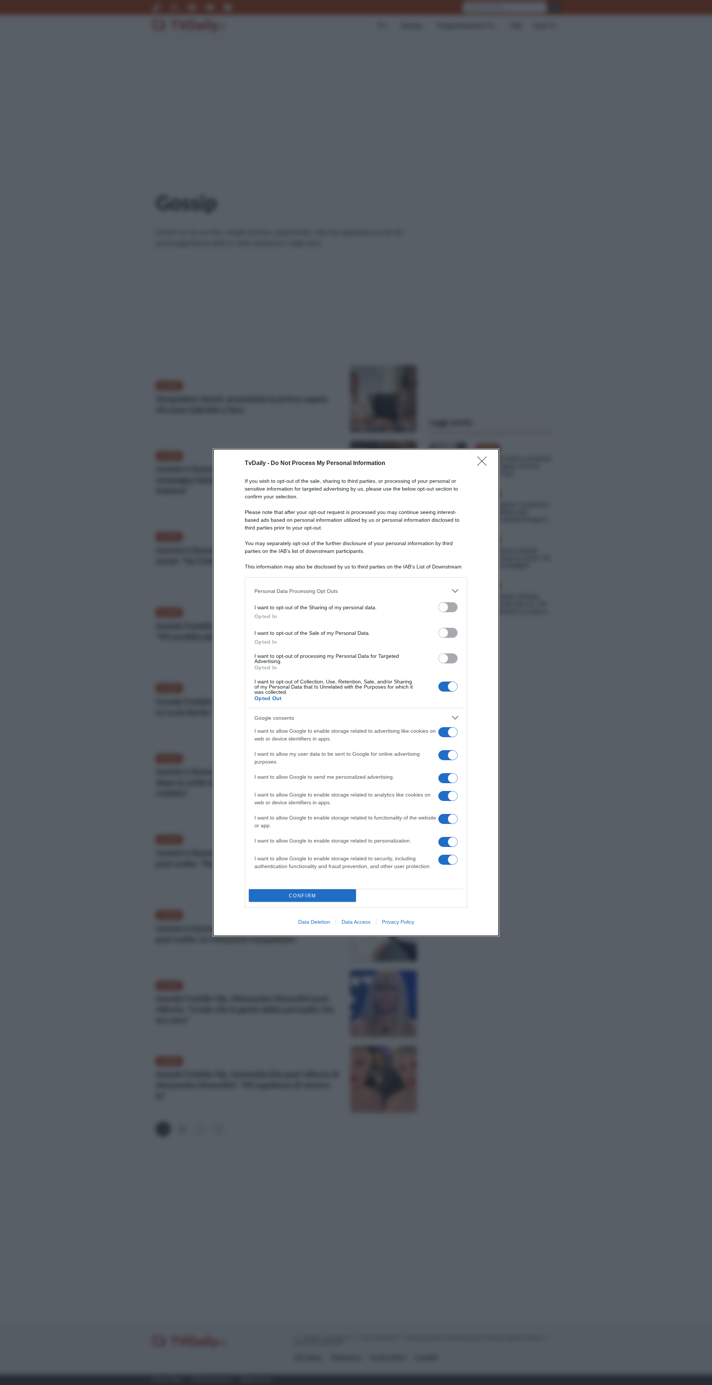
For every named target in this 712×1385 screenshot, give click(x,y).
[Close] (484, 463)
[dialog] (356, 692)
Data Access (356, 922)
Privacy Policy (398, 922)
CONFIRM (302, 895)
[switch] (448, 607)
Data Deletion (314, 922)
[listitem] (356, 591)
